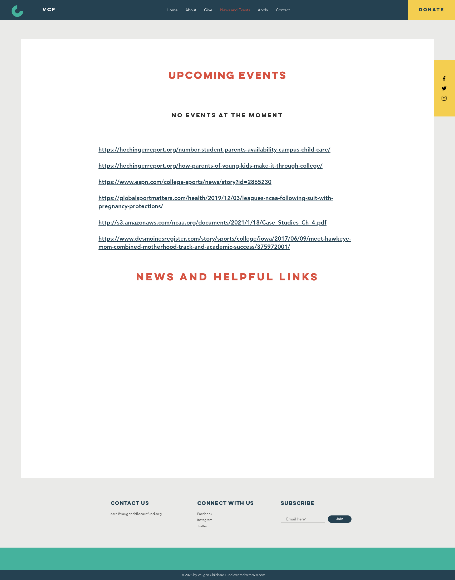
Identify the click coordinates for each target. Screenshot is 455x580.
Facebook (204, 514)
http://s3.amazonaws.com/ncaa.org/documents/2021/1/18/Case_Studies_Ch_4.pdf (212, 222)
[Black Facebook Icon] (444, 78)
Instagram (204, 520)
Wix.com (258, 575)
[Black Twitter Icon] (444, 88)
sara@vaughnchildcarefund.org (136, 514)
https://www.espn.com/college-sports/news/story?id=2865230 (184, 182)
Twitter (202, 526)
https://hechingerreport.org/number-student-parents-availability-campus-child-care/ (214, 149)
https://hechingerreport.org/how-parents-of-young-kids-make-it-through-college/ (210, 165)
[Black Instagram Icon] (444, 98)
